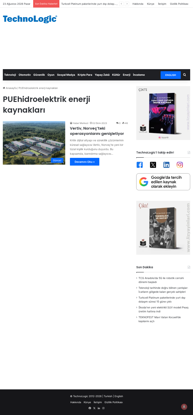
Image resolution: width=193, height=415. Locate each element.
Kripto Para (85, 74)
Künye (150, 3)
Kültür (116, 74)
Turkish (108, 396)
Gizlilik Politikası (179, 3)
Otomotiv (25, 74)
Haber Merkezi (80, 123)
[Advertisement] (130, 37)
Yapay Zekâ (102, 74)
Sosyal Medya (66, 74)
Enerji (126, 74)
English (119, 396)
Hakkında (137, 3)
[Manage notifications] (184, 407)
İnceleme (139, 74)
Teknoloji (10, 74)
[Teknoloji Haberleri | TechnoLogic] (32, 19)
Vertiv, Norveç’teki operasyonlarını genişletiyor (97, 131)
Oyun (50, 74)
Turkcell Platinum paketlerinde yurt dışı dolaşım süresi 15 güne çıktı (100, 3)
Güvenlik (39, 74)
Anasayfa (11, 87)
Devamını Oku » (85, 161)
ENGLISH (170, 74)
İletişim (162, 3)
